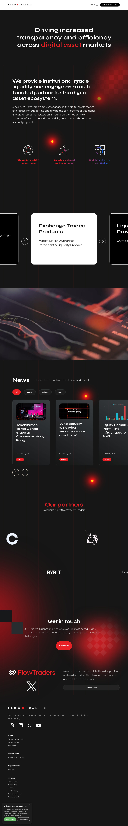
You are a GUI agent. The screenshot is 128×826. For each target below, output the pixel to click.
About (10, 735)
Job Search (12, 782)
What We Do (13, 754)
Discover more (91, 687)
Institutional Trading (16, 757)
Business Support (15, 794)
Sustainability (13, 742)
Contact (64, 645)
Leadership (12, 745)
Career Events (14, 797)
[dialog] (17, 813)
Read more (18, 815)
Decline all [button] (24, 819)
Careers (11, 778)
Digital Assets (14, 766)
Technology (13, 791)
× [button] (29, 804)
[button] (25, 241)
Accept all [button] (10, 819)
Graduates (12, 785)
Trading (11, 788)
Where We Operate (16, 739)
